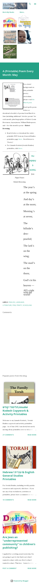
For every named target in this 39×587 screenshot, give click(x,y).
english (12, 302)
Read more (32, 435)
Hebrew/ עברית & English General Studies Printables (18, 475)
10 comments (8, 500)
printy (19, 305)
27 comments (8, 435)
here (20, 139)
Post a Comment (10, 568)
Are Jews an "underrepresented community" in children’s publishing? (19, 542)
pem (14, 305)
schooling (27, 305)
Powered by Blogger (20, 581)
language (20, 302)
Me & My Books (8, 12)
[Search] (30, 4)
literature (7, 305)
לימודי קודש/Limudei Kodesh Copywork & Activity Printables (15, 410)
